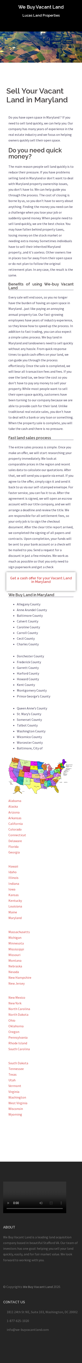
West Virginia (17, 1103)
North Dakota (18, 1014)
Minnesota (16, 943)
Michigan (14, 937)
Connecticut (17, 835)
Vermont (14, 1086)
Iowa (11, 889)
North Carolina (19, 1009)
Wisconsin (15, 1109)
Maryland (15, 918)
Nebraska (15, 966)
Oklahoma (16, 1026)
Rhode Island (17, 1043)
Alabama (14, 801)
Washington (17, 1097)
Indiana (13, 883)
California (15, 823)
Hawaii (13, 866)
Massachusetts (19, 932)
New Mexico (16, 997)
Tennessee (16, 1069)
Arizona (14, 812)
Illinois (13, 878)
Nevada (13, 972)
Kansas (13, 895)
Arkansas (14, 818)
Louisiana (15, 906)
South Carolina (19, 1049)
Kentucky (15, 900)
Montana (14, 960)
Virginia (13, 1092)
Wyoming (15, 1114)
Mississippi (16, 949)
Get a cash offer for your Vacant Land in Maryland (41, 580)
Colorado (15, 829)
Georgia (14, 852)
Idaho (12, 872)
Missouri (14, 955)
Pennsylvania (18, 1037)
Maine (12, 912)
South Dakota (18, 1063)
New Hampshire (19, 977)
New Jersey (16, 983)
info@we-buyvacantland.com (28, 1329)
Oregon (13, 1032)
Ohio (11, 1020)
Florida (13, 846)
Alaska (13, 806)
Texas (12, 1074)
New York (14, 1003)
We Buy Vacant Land (41, 7)
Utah (12, 1080)
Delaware (15, 841)
